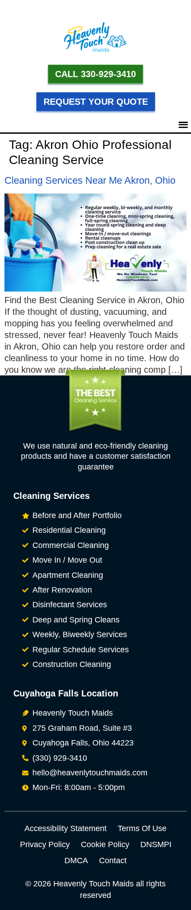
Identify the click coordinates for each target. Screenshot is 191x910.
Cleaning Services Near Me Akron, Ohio (89, 180)
